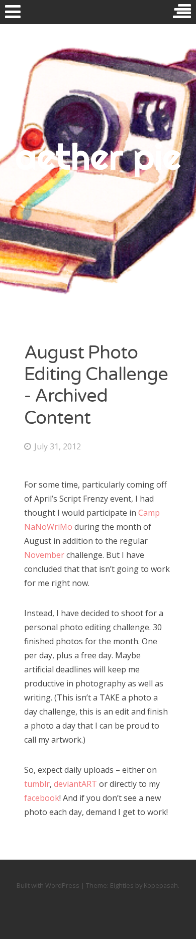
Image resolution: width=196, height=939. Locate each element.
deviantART (75, 783)
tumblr (37, 783)
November (44, 554)
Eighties (122, 885)
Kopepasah (161, 885)
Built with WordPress (48, 885)
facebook (41, 797)
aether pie (98, 157)
